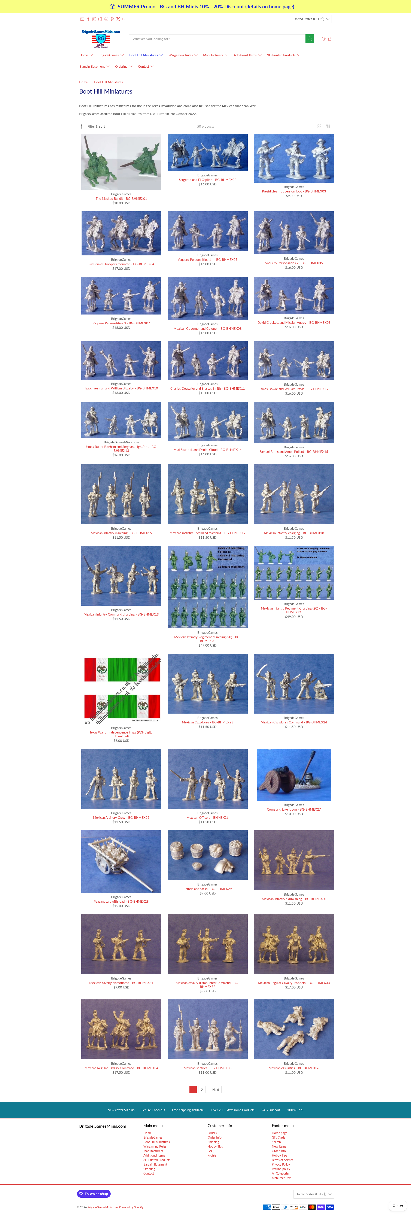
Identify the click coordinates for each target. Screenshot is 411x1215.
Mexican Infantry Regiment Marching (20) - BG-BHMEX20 (207, 639)
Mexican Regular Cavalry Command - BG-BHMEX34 (121, 1068)
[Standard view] (319, 126)
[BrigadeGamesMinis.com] (100, 39)
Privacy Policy (281, 1164)
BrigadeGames (108, 55)
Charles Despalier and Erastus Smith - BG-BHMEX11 (207, 388)
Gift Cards (278, 1137)
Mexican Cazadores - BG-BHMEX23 (207, 722)
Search (276, 1142)
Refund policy (281, 1169)
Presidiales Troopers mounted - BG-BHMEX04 (121, 264)
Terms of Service (282, 1160)
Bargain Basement (92, 66)
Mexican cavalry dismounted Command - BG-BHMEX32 (207, 984)
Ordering (121, 66)
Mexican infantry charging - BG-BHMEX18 (294, 533)
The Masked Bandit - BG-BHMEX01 (121, 198)
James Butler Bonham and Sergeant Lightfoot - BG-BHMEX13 (121, 448)
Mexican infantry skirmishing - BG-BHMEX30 (294, 899)
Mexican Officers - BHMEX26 (207, 817)
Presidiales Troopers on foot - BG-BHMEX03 (294, 191)
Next (215, 1089)
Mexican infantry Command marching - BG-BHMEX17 (208, 533)
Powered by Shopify (131, 1207)
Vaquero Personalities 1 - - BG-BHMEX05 (207, 259)
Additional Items (245, 55)
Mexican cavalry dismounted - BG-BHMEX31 (121, 983)
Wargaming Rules (180, 55)
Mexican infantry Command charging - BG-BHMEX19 (121, 614)
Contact (143, 66)
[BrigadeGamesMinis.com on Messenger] (106, 19)
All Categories (281, 1173)
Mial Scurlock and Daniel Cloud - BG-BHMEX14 (208, 450)
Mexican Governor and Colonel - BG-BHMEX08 (208, 328)
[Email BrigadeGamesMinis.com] (82, 19)
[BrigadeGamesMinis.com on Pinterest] (112, 19)
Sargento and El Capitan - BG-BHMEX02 (207, 180)
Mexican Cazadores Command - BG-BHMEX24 (294, 722)
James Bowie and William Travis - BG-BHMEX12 (294, 389)
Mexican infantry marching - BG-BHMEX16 (121, 533)
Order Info (215, 1137)
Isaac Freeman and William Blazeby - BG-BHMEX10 (121, 388)
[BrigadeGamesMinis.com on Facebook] (88, 19)
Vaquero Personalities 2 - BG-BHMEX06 (294, 263)
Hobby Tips (215, 1146)
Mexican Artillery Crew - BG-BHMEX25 (121, 817)
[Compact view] (328, 126)
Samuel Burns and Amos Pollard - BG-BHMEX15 (294, 451)
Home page (279, 1133)
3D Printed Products (281, 55)
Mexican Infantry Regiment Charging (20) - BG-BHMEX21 (294, 610)
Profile (212, 1155)
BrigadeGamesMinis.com (103, 1207)
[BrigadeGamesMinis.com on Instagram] (94, 19)
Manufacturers (213, 55)
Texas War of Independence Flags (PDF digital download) (121, 734)
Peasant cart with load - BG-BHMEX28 (121, 901)
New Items (279, 1146)
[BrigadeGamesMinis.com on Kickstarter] (100, 19)
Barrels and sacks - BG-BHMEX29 (207, 889)
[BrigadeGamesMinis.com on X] (118, 19)
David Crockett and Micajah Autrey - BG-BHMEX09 (294, 322)
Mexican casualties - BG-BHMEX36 (294, 1068)
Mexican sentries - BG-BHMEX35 (208, 1068)
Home (83, 55)
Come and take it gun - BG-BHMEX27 (294, 809)
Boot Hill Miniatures (143, 55)
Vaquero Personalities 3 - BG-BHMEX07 (121, 323)
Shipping (213, 1142)
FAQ (210, 1151)
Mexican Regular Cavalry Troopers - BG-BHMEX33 (294, 983)
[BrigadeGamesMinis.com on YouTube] (124, 19)
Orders (212, 1133)
